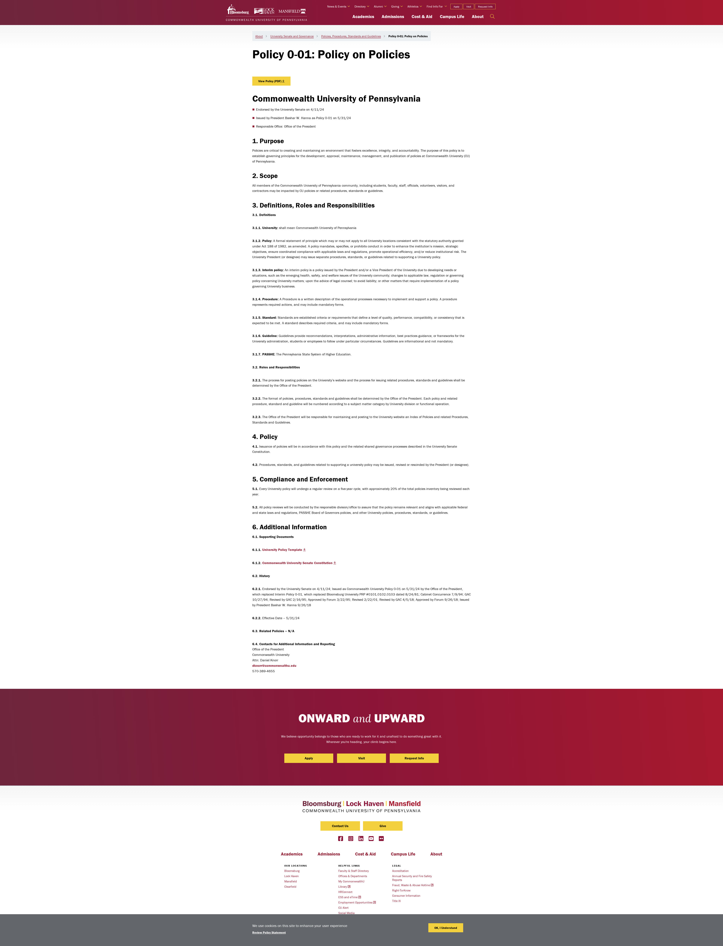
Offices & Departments (352, 876)
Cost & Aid (422, 16)
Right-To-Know (401, 890)
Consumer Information (406, 895)
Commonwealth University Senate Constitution (297, 563)
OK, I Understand (445, 928)
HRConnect (345, 892)
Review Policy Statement (269, 932)
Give (383, 826)
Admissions (393, 16)
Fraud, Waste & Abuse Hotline (411, 885)
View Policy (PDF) (269, 81)
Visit (468, 6)
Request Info (485, 6)
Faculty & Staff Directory (353, 871)
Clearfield (290, 886)
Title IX (396, 901)
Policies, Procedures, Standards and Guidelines (351, 36)
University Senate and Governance (292, 36)
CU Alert (343, 907)
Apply (456, 6)
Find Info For (435, 6)
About (478, 16)
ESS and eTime (348, 897)
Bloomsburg (292, 871)
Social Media (346, 913)
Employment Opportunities (355, 902)
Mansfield (290, 881)
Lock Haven (291, 876)
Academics (363, 16)
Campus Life (452, 16)
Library (342, 886)
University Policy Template (282, 550)
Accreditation (400, 871)
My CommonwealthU (351, 881)
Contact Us (340, 826)
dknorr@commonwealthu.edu (274, 665)
